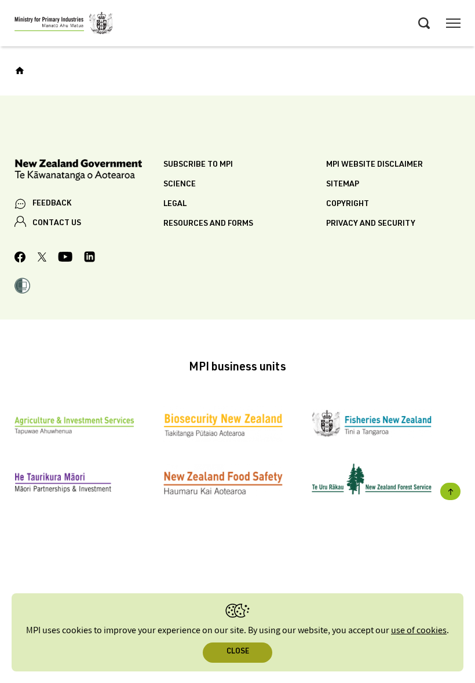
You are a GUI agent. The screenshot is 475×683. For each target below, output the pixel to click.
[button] (22, 287)
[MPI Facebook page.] (20, 258)
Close (237, 652)
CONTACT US (56, 223)
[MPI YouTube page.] (65, 258)
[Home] (19, 70)
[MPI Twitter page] (42, 258)
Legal (175, 204)
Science (179, 185)
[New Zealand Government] (88, 171)
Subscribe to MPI (198, 165)
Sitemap (342, 185)
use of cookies (419, 631)
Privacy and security (370, 224)
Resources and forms (208, 224)
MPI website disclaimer (374, 165)
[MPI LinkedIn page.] (89, 258)
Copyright (347, 204)
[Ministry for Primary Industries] (63, 25)
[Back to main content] (450, 491)
